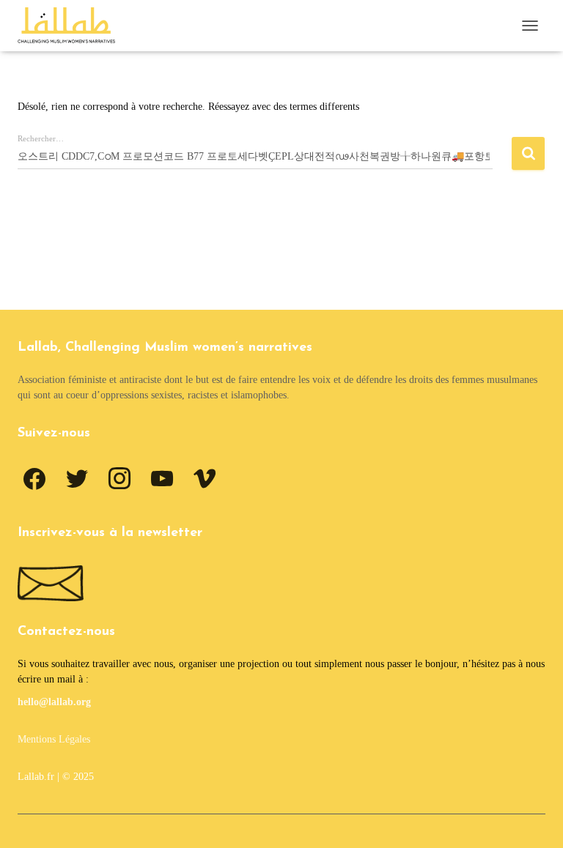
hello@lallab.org (54, 701)
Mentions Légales (54, 739)
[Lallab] (72, 25)
